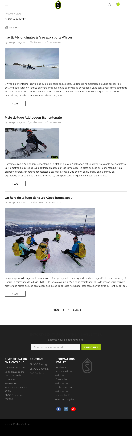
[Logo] (58, 4)
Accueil (9, 13)
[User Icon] (109, 4)
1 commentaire (53, 202)
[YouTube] (73, 409)
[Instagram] (66, 409)
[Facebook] (58, 409)
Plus (15, 103)
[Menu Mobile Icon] (6, 4)
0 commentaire (52, 42)
